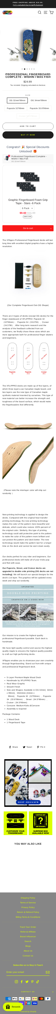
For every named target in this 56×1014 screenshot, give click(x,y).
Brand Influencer (28, 936)
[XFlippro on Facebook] (21, 981)
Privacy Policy (28, 907)
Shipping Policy (28, 898)
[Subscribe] (48, 972)
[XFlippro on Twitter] (27, 981)
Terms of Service (28, 903)
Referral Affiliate (28, 932)
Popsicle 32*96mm (15, 108)
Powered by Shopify (28, 1012)
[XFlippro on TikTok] (37, 981)
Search (28, 941)
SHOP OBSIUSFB (28, 802)
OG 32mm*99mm (17, 100)
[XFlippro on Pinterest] (32, 981)
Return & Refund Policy (28, 912)
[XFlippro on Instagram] (16, 981)
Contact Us (28, 956)
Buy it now (28, 135)
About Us (28, 951)
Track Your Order (28, 927)
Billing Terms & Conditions (28, 917)
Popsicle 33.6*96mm (39, 108)
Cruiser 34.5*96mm (28, 116)
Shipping (24, 85)
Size (27, 95)
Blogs (28, 946)
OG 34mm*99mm (39, 100)
